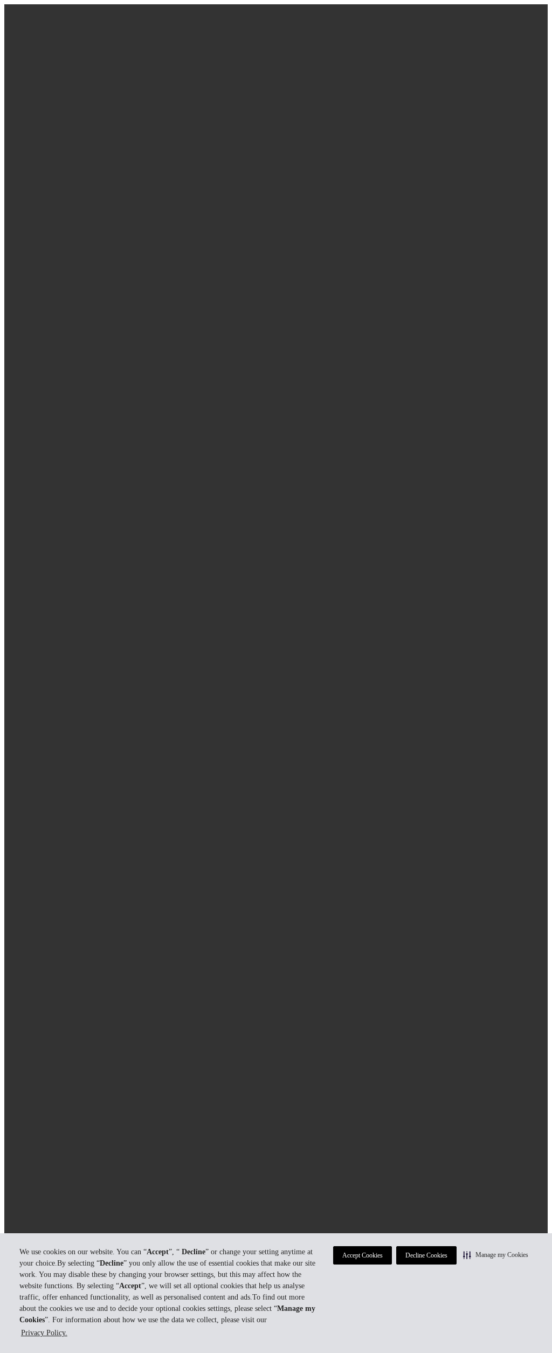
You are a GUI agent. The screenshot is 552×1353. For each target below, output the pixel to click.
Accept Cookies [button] (362, 1255)
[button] (495, 1254)
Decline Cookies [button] (426, 1255)
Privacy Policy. (44, 1333)
